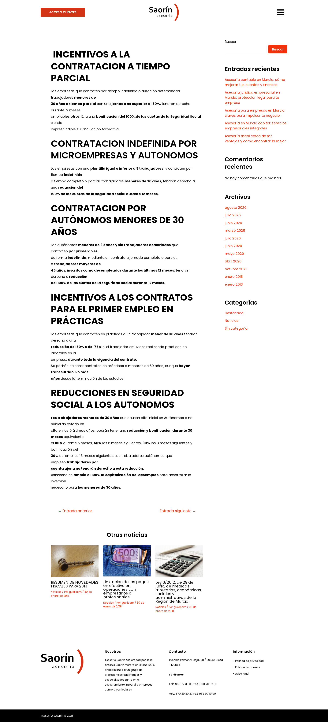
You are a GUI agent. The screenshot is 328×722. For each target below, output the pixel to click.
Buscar (231, 41)
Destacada (234, 313)
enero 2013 (234, 284)
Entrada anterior (75, 511)
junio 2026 (233, 222)
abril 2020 (233, 261)
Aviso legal (242, 674)
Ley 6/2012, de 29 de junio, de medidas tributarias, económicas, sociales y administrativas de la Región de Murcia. (178, 592)
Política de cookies (247, 667)
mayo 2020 (234, 253)
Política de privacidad (249, 661)
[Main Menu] (280, 12)
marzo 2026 (235, 230)
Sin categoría (236, 328)
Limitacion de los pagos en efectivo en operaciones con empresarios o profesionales (126, 589)
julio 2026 (233, 215)
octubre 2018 (235, 269)
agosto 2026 (235, 207)
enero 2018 (234, 276)
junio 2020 (233, 245)
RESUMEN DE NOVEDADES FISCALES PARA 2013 (74, 584)
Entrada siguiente (178, 511)
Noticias (56, 592)
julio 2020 (233, 238)
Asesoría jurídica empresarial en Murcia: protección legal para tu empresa (252, 97)
